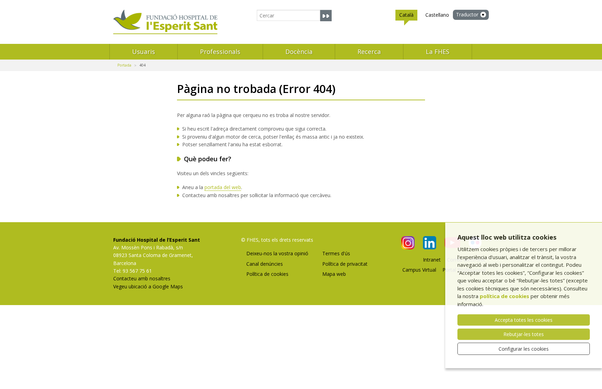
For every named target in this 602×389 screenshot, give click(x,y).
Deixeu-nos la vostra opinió (277, 253)
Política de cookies (267, 274)
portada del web (222, 187)
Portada (124, 65)
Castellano (437, 14)
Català (406, 14)
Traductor (467, 14)
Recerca (369, 51)
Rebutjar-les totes (523, 334)
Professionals (220, 51)
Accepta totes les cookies (524, 320)
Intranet (432, 259)
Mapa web (334, 274)
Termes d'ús (336, 253)
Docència (298, 51)
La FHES (437, 51)
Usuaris (143, 51)
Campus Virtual (419, 269)
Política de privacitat (345, 263)
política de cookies (504, 296)
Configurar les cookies (524, 348)
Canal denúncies (264, 263)
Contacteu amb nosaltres (141, 278)
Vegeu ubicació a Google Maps (148, 286)
